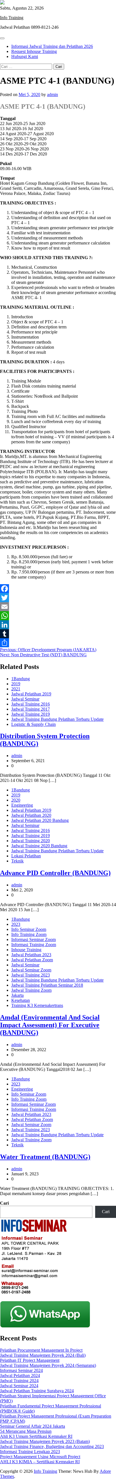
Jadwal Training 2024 (19, 1380)
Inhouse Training (26, 949)
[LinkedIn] (58, 624)
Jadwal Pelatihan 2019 (31, 693)
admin (52, 94)
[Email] (58, 606)
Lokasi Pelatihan (26, 855)
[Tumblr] (58, 633)
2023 (15, 924)
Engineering (22, 805)
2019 (15, 683)
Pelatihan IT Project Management (29, 1360)
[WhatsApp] (58, 615)
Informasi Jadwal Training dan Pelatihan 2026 (52, 46)
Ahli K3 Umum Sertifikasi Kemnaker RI (36, 1436)
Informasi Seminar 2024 (21, 1370)
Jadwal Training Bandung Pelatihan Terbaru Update (57, 719)
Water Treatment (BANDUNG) (45, 1156)
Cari (4, 1203)
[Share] (58, 642)
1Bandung (20, 678)
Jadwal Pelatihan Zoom (32, 959)
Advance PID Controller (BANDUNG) (55, 873)
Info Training (11, 17)
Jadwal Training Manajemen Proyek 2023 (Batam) (45, 1441)
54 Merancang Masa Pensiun (26, 1431)
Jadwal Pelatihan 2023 (31, 954)
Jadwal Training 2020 (30, 840)
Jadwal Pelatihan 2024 (20, 1375)
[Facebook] (58, 588)
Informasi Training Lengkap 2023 (30, 1451)
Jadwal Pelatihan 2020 (31, 815)
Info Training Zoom (28, 934)
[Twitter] (58, 597)
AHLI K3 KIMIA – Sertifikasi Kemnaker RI (40, 1461)
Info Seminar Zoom (28, 929)
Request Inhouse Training (34, 51)
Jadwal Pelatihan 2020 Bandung (40, 820)
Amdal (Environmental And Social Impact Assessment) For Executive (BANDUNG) (50, 1025)
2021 (15, 688)
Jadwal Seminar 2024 (19, 1385)
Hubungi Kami (24, 56)
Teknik (17, 861)
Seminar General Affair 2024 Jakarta (32, 1426)
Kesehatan (20, 1000)
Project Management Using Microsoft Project (40, 1456)
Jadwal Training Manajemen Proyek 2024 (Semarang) (48, 1365)
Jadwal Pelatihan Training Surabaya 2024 (37, 1390)
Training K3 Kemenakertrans (37, 1005)
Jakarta (17, 995)
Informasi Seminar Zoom (33, 939)
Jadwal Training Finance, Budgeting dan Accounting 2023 (52, 1446)
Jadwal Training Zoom (31, 990)
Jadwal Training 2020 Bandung (39, 845)
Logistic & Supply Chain (33, 724)
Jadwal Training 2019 (30, 714)
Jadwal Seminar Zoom (31, 970)
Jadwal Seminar (25, 699)
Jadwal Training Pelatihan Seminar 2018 (47, 985)
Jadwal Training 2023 (30, 975)
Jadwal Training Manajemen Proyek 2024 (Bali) (43, 1355)
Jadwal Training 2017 (30, 709)
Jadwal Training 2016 (30, 704)
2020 (15, 800)
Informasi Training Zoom (33, 944)
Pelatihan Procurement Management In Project (41, 1350)
